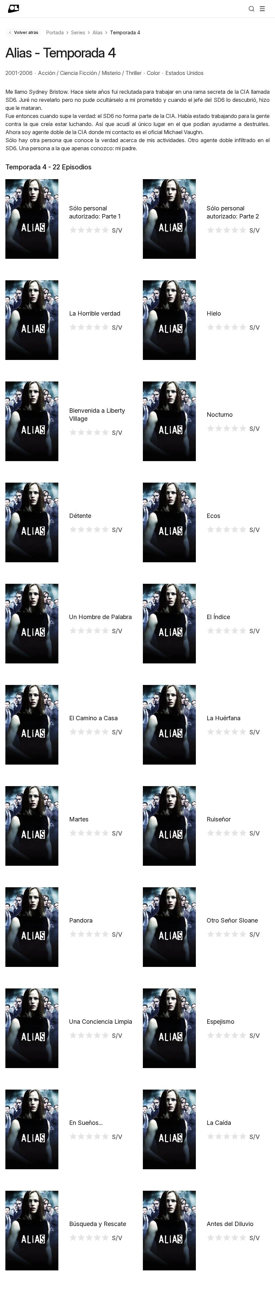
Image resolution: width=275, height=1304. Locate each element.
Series (78, 32)
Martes (79, 819)
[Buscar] (251, 8)
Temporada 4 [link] (125, 32)
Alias (98, 32)
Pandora (81, 920)
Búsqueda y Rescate (97, 1223)
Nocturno (220, 414)
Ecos (213, 515)
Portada (55, 32)
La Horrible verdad (94, 313)
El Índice (218, 616)
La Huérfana (223, 718)
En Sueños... (86, 1122)
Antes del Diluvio (230, 1223)
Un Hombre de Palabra (100, 616)
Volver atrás (26, 32)
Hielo (214, 313)
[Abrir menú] (262, 8)
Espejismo (220, 1021)
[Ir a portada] (13, 9)
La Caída (219, 1122)
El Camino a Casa (93, 718)
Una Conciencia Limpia (100, 1021)
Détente (80, 515)
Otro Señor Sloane (232, 920)
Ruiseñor (219, 819)
